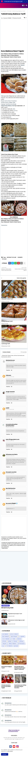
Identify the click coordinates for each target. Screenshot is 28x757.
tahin (10, 117)
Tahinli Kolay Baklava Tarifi (8, 105)
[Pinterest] (18, 263)
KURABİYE (20, 257)
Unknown (8, 375)
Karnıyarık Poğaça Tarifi (6, 667)
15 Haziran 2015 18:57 (10, 473)
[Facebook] (9, 263)
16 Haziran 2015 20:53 (10, 489)
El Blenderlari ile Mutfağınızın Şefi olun (16, 621)
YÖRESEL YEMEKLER (12, 643)
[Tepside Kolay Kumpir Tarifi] (4, 615)
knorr (3, 646)
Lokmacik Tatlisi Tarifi (7, 299)
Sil (11, 370)
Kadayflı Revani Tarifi (7, 321)
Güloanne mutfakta (11, 454)
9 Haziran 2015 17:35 (10, 440)
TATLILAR (9, 11)
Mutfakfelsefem (10, 488)
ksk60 (7, 408)
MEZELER (9, 641)
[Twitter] (12, 263)
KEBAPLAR (19, 638)
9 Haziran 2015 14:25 (10, 409)
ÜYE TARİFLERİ (9, 646)
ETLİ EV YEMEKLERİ (5, 638)
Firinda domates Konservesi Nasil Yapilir (5, 686)
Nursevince (4, 225)
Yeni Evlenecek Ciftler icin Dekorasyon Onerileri (20, 686)
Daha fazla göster (21, 278)
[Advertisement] (14, 35)
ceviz (14, 110)
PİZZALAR (15, 641)
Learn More (10, 751)
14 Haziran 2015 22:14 (10, 455)
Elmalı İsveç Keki (7, 608)
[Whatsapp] (15, 263)
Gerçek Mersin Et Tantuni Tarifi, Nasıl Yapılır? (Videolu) (19, 668)
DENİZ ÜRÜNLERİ (14, 636)
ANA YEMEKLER (5, 634)
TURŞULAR (4, 643)
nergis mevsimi (10, 391)
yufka (13, 109)
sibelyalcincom (10, 360)
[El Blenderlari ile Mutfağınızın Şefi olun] (4, 622)
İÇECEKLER (16, 646)
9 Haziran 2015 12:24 (10, 393)
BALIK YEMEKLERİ (5, 636)
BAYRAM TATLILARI (11, 257)
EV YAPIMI (13, 638)
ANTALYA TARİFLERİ (14, 634)
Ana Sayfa (3, 11)
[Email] (21, 263)
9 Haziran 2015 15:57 (10, 427)
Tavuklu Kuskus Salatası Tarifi (8, 102)
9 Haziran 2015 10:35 (10, 376)
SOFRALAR (21, 641)
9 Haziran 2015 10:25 (10, 361)
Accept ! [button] (5, 754)
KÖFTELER (4, 641)
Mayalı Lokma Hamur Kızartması (9, 100)
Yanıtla (8, 370)
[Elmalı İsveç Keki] (14, 594)
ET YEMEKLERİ (21, 636)
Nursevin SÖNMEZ (11, 503)
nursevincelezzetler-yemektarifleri (12, 425)
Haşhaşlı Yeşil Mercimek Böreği (8, 104)
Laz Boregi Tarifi (5, 343)
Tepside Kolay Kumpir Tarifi (15, 613)
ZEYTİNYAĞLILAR (21, 643)
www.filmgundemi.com (12, 439)
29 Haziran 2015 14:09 (10, 504)
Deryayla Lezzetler (11, 472)
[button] (24, 1)
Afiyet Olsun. (4, 199)
